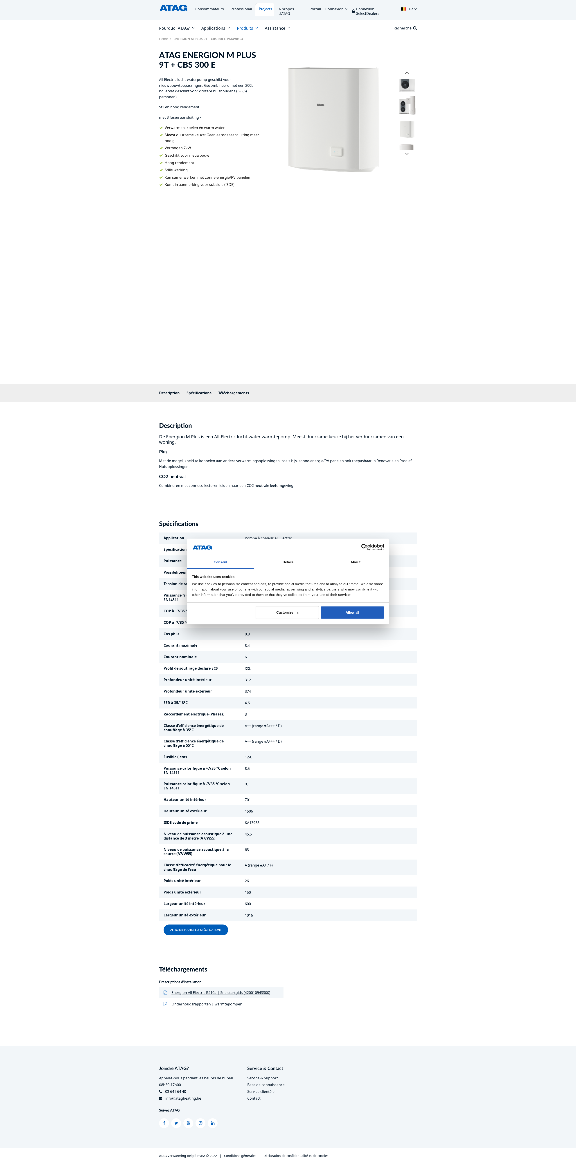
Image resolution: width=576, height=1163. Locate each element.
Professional (241, 9)
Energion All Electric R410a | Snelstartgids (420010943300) (220, 992)
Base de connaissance (266, 1084)
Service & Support (262, 1078)
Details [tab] (288, 562)
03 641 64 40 (175, 1091)
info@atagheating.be (183, 1098)
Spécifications (199, 392)
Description (169, 392)
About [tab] (355, 562)
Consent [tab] (220, 562)
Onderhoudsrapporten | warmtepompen (206, 1004)
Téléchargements (233, 392)
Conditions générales (240, 1156)
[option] (331, 116)
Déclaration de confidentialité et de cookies (295, 1156)
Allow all (352, 612)
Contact (254, 1098)
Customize (284, 612)
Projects (265, 9)
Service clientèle (260, 1091)
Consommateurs (209, 9)
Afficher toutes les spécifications (195, 930)
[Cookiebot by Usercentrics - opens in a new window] (364, 547)
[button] (409, 8)
